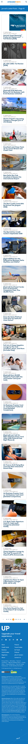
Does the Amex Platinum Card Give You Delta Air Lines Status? (12, 318)
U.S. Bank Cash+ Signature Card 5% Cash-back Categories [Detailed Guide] (13, 524)
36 (24, 619)
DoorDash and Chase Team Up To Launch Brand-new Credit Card (13, 148)
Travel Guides (18, 647)
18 (10, 619)
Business (4, 650)
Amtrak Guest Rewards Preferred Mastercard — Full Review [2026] (13, 37)
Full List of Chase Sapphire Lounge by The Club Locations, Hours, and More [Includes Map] (13, 348)
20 (16, 619)
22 (20, 619)
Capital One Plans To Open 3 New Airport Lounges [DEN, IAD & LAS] (13, 581)
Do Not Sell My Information (16, 665)
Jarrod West (8, 32)
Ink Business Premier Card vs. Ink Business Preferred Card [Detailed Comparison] (13, 407)
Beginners (4, 655)
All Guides (12, 661)
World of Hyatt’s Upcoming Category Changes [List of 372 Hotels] (13, 120)
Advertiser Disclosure (14, 4)
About (3, 657)
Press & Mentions (10, 664)
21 (18, 619)
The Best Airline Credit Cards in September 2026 (12, 233)
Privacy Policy (5, 661)
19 (13, 619)
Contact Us (17, 657)
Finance (16, 644)
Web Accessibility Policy (14, 662)
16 (6, 619)
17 (8, 619)
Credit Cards (5, 647)
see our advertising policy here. (13, 710)
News (3, 644)
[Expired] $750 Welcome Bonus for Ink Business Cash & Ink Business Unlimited (13, 92)
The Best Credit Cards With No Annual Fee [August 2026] (13, 205)
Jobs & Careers (18, 655)
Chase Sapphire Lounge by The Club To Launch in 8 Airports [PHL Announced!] (13, 553)
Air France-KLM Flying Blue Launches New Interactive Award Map (13, 466)
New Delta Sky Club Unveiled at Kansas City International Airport (12, 177)
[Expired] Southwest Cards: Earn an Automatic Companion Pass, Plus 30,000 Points (13, 289)
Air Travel (17, 650)
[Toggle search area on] (26, 2)
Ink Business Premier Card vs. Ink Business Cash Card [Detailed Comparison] (13, 495)
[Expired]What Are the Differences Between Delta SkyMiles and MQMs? (13, 260)
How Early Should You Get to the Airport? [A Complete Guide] (13, 609)
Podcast (16, 652)
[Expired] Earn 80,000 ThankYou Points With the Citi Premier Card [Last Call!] (12, 377)
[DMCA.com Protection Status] (6, 672)
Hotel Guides (5, 652)
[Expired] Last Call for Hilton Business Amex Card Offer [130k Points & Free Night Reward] (13, 437)
